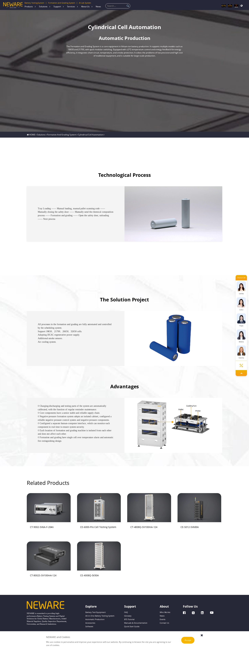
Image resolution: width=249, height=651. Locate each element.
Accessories (90, 623)
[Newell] (236, 5)
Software (89, 626)
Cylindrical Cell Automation (90, 134)
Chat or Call (241, 277)
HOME (32, 134)
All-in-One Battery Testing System (99, 616)
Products (29, 6)
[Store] (230, 5)
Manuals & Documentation (136, 623)
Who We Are (165, 612)
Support (57, 6)
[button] (134, 335)
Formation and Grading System (61, 3)
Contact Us (164, 623)
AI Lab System (85, 3)
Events (162, 619)
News (98, 6)
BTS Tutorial (129, 619)
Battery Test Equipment (95, 612)
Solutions (43, 6)
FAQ (126, 612)
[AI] (224, 5)
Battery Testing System (34, 3)
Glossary (128, 616)
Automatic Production (95, 619)
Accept (188, 640)
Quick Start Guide (131, 626)
